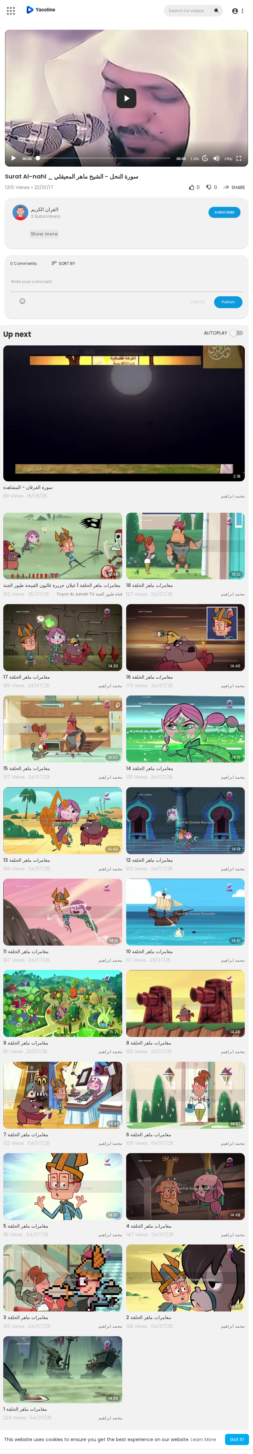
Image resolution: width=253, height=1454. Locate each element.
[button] (237, 11)
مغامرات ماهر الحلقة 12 (149, 860)
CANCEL (198, 302)
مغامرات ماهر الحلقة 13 (26, 860)
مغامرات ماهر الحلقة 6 (148, 1134)
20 (205, 158)
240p (228, 159)
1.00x (194, 159)
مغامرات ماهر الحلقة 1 (25, 1409)
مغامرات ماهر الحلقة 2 (148, 1317)
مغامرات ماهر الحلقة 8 (148, 1043)
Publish (228, 302)
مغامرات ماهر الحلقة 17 (26, 677)
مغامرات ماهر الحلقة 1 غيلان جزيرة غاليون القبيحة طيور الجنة (62, 585)
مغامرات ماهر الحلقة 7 (25, 1134)
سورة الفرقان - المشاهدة (28, 487)
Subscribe (224, 212)
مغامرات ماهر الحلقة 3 (25, 1317)
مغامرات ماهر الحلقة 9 (25, 1043)
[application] (126, 98)
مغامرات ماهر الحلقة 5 (25, 1226)
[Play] (13, 158)
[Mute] (216, 158)
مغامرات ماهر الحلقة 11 (26, 951)
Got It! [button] (237, 1439)
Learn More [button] (203, 1439)
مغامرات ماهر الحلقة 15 (26, 768)
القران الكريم (44, 209)
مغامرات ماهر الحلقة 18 (149, 585)
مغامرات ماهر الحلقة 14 (149, 768)
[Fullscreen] (239, 158)
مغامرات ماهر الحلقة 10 (149, 951)
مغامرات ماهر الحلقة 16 (149, 677)
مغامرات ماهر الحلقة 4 (149, 1226)
